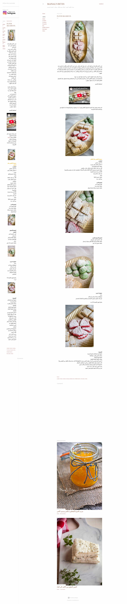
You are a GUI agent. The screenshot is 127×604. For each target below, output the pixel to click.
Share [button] (43, 13)
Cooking (44, 22)
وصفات (55, 7)
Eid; (43, 25)
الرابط (78, 107)
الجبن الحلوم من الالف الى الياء (67, 587)
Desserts (44, 24)
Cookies (44, 20)
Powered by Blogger (74, 597)
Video (43, 31)
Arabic (43, 18)
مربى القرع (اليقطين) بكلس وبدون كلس (70, 511)
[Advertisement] (79, 427)
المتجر (67, 7)
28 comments (62, 513)
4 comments (62, 589)
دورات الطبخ (71, 7)
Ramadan (44, 29)
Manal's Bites (55, 3)
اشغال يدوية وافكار (61, 7)
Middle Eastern (45, 27)
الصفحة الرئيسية (50, 7)
